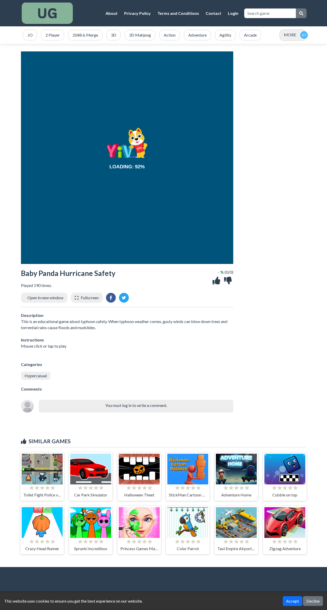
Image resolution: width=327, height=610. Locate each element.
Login (233, 13)
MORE (290, 34)
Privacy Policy (137, 13)
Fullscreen (90, 297)
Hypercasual (36, 375)
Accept (292, 600)
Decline (313, 600)
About (112, 13)
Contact (213, 13)
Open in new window (45, 297)
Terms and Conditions (178, 13)
